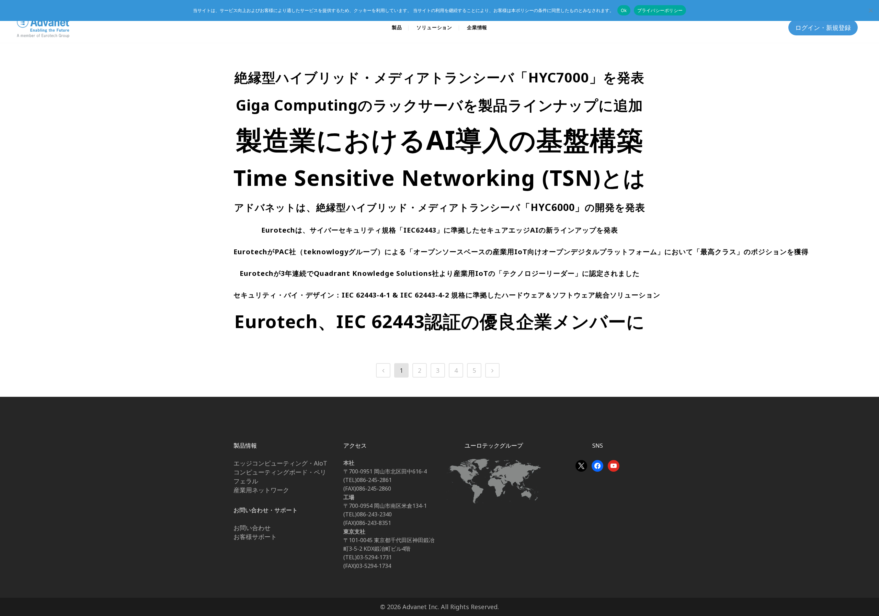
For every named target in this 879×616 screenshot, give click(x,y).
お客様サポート (255, 537)
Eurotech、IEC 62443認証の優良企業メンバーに (439, 321)
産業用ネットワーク (261, 490)
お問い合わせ (252, 528)
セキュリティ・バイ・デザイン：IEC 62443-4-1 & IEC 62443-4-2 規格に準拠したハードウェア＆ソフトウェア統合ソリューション (446, 295)
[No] (870, 10)
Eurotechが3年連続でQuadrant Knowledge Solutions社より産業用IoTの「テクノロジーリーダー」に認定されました (440, 273)
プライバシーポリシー (660, 10)
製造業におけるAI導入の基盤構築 (439, 139)
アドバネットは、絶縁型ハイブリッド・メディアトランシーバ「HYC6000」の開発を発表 (439, 207)
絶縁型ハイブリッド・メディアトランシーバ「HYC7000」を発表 (439, 77)
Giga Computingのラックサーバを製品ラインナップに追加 (439, 105)
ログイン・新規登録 (823, 27)
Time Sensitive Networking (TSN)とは (439, 177)
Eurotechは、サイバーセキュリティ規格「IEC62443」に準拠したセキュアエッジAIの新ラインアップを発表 (439, 230)
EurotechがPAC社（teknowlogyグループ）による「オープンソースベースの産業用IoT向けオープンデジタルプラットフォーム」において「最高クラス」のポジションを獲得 (521, 251)
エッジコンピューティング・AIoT (280, 463)
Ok (624, 10)
